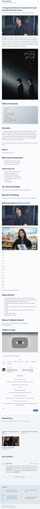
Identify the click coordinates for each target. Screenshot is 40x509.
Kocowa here (7, 325)
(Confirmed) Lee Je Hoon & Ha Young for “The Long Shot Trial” (20, 398)
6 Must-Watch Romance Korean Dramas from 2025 (20, 392)
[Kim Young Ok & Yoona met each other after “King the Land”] (20, 379)
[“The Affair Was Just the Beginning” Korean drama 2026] (3, 490)
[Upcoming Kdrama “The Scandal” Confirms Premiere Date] (22, 497)
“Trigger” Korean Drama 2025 (8, 447)
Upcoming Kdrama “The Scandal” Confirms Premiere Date (31, 498)
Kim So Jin (27, 361)
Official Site (23, 203)
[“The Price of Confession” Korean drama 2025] (10, 425)
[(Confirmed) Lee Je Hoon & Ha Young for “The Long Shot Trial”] (20, 395)
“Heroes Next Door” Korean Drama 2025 (29, 431)
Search (3, 408)
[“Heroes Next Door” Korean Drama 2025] (29, 425)
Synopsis (10, 363)
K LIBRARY (6, 12)
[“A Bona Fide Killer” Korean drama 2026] (22, 490)
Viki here (25, 323)
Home (3, 12)
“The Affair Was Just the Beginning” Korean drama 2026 (12, 491)
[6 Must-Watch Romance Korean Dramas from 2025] (20, 390)
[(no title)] (20, 385)
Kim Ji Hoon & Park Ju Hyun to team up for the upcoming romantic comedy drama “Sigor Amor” (12, 497)
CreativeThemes (13, 507)
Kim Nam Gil (21, 361)
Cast (4, 361)
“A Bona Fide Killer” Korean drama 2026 (31, 491)
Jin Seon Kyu (9, 361)
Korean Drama (33, 361)
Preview (4, 363)
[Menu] (37, 1)
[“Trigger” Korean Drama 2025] (10, 441)
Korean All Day (6, 1)
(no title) (20, 387)
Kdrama (15, 361)
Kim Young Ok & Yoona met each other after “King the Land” (20, 381)
